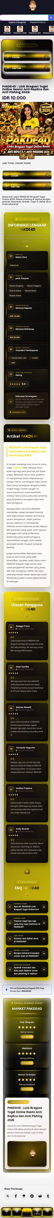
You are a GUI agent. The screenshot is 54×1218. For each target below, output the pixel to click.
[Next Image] (51, 129)
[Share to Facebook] (15, 1196)
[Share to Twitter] (7, 1196)
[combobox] (24, 17)
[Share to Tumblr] (48, 1196)
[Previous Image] (2, 129)
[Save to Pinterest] (32, 1196)
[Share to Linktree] (23, 1196)
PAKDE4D (17, 467)
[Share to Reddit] (40, 1196)
